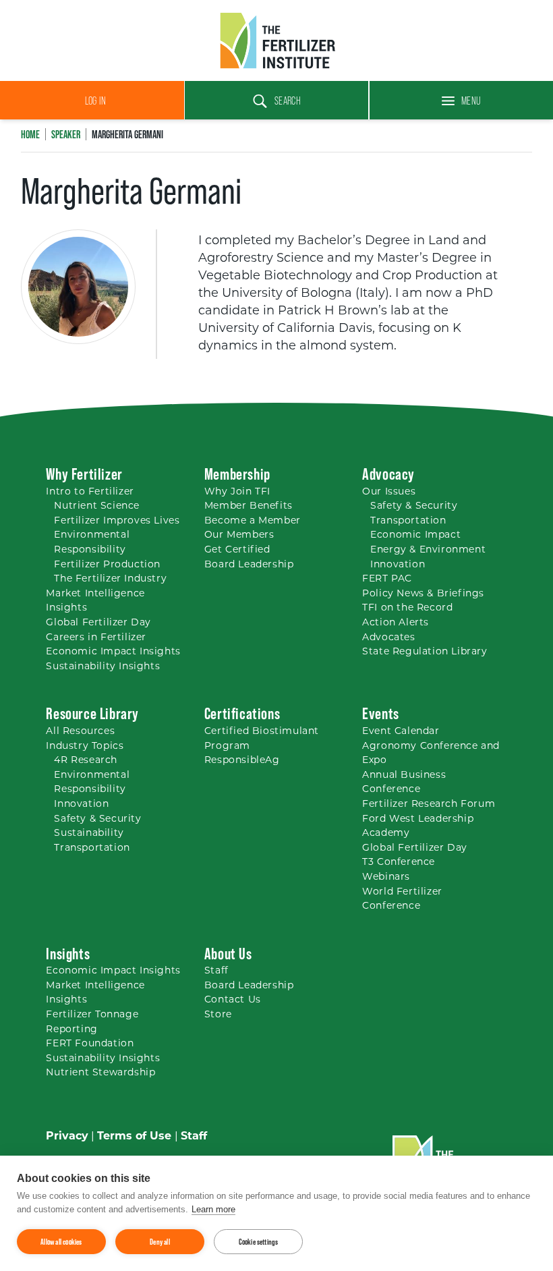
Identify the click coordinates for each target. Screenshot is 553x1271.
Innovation (397, 565)
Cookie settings (259, 1241)
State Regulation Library (424, 652)
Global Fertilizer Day (98, 623)
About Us (228, 953)
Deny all (160, 1241)
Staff (216, 971)
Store (218, 1015)
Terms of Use (134, 1136)
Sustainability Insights (103, 667)
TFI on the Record (407, 608)
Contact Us (232, 1000)
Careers (96, 638)
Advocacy (388, 474)
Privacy (67, 1136)
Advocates (388, 638)
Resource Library (92, 713)
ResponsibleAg (242, 761)
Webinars (386, 877)
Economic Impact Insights (113, 652)
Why (237, 492)
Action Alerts (395, 623)
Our (388, 492)
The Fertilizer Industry (110, 579)
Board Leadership (249, 565)
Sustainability (88, 833)
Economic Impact (415, 535)
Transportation (408, 521)
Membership (237, 474)
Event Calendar (400, 732)
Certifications (242, 713)
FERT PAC (387, 579)
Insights (68, 953)
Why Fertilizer (84, 474)
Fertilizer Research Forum (428, 804)
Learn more (213, 1209)
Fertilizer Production (107, 565)
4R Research (85, 761)
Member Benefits (248, 506)
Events (380, 713)
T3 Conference (398, 862)
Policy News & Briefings (423, 594)
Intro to (90, 492)
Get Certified (237, 550)
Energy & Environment (428, 550)
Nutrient (97, 506)
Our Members (239, 535)
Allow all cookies (61, 1241)
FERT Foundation (90, 1044)
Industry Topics (84, 746)
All (80, 732)
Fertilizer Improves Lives (116, 521)
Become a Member (252, 521)
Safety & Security (413, 506)
